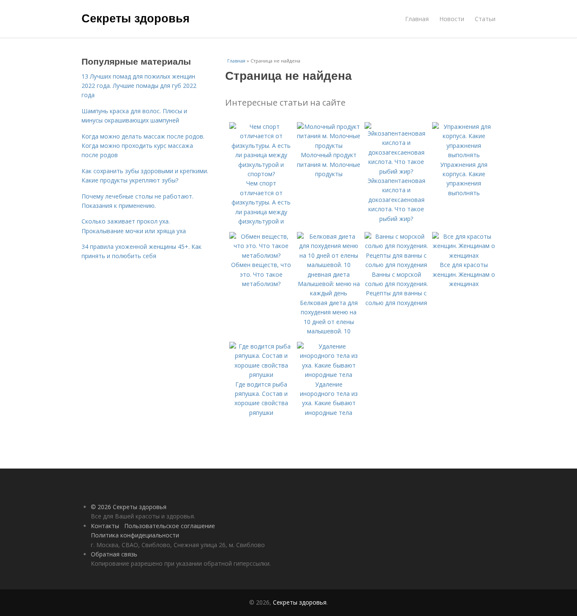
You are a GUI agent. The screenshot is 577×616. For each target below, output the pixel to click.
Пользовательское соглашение (169, 526)
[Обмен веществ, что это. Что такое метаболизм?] (261, 255)
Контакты (105, 526)
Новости (451, 19)
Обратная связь (114, 554)
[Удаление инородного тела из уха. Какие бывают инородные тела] (328, 375)
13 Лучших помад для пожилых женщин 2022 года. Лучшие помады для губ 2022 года (139, 85)
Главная (417, 19)
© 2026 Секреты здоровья (128, 507)
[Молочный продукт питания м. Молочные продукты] (328, 146)
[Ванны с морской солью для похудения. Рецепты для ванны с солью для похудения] (396, 265)
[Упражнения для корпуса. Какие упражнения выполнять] (463, 155)
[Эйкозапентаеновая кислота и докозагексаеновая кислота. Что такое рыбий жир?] (396, 171)
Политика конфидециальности (135, 535)
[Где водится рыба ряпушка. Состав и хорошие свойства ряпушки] (261, 375)
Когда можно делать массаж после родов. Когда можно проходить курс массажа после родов (143, 145)
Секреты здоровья (136, 18)
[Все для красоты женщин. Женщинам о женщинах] (463, 255)
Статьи (485, 19)
